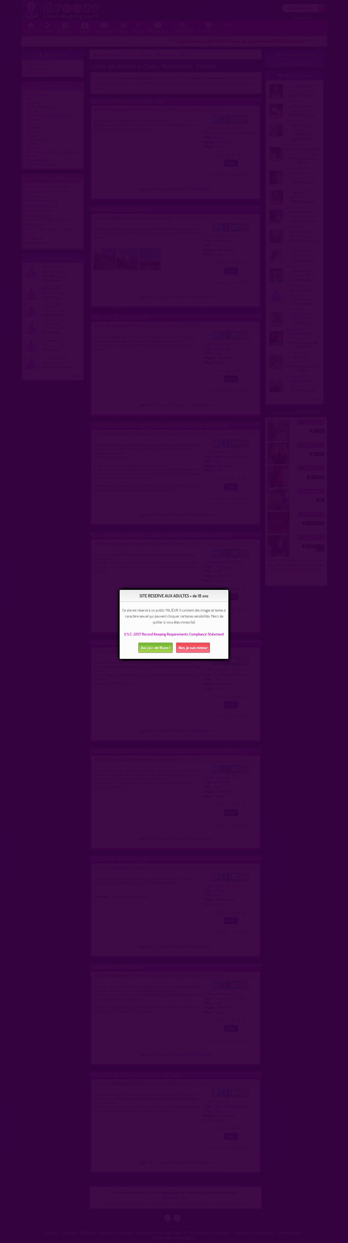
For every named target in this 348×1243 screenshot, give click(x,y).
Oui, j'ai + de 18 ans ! (155, 647)
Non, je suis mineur (193, 647)
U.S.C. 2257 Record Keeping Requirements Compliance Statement (174, 634)
